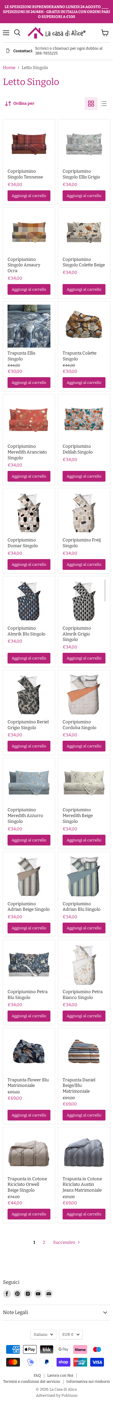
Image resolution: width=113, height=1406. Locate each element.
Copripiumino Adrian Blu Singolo (82, 906)
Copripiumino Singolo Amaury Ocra (24, 265)
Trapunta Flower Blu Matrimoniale (28, 1082)
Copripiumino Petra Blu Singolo (28, 994)
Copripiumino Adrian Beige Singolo (29, 906)
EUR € (68, 1334)
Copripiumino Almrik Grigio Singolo (77, 634)
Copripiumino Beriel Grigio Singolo (28, 724)
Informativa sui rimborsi (88, 1381)
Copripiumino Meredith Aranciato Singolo (27, 452)
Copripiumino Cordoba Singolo (79, 724)
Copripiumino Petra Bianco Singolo (83, 994)
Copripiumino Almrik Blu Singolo (26, 631)
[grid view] (91, 103)
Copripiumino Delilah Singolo (78, 449)
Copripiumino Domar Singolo (23, 542)
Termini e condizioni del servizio (31, 1381)
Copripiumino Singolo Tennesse (25, 174)
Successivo (64, 1242)
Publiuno (69, 1395)
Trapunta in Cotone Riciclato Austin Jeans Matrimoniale (82, 1184)
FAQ (37, 1375)
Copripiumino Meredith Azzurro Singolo (25, 815)
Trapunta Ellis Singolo (21, 356)
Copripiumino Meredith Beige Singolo (78, 815)
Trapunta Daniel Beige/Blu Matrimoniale (79, 1085)
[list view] (103, 103)
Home (9, 67)
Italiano (41, 1334)
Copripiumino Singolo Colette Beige (84, 262)
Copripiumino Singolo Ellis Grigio (81, 174)
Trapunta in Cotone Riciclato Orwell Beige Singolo (27, 1184)
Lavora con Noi (60, 1375)
